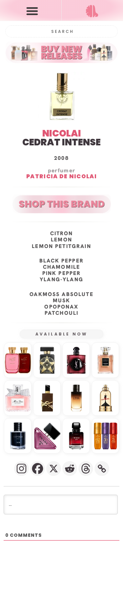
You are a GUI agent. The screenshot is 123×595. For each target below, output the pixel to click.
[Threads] (85, 468)
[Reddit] (69, 468)
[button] (32, 10)
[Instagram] (21, 468)
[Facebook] (37, 468)
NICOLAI (61, 133)
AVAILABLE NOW (61, 334)
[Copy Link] (101, 468)
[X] (53, 468)
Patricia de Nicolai (61, 177)
